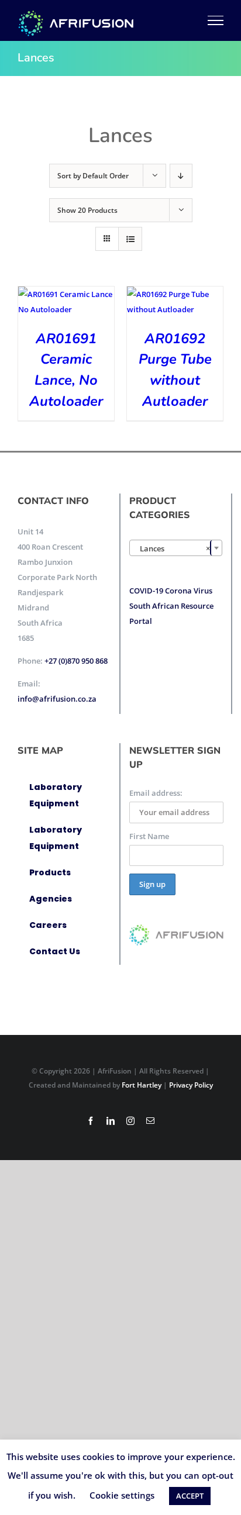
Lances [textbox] (172, 548)
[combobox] (175, 548)
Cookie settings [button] (121, 1495)
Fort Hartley (141, 1085)
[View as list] (130, 238)
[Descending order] (181, 176)
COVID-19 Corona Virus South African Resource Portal (171, 605)
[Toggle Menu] (216, 20)
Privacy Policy (191, 1085)
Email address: (156, 793)
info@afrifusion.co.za (57, 698)
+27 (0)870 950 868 (76, 660)
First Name (149, 836)
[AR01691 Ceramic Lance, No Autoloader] (66, 294)
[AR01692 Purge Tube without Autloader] (175, 294)
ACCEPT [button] (190, 1495)
